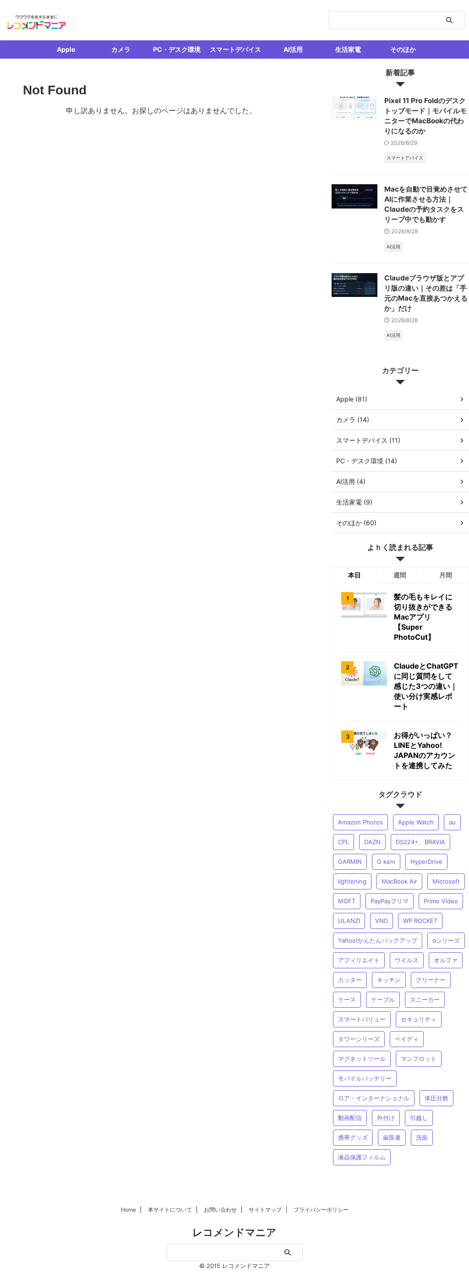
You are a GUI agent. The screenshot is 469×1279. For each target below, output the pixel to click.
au (452, 822)
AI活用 (293, 49)
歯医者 (392, 1137)
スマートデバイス (235, 49)
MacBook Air (399, 881)
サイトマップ (265, 1209)
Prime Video (441, 901)
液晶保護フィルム (362, 1157)
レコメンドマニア (234, 1232)
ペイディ (407, 1039)
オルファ (446, 960)
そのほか (403, 49)
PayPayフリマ (390, 901)
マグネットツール (362, 1058)
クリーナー (431, 979)
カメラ (121, 49)
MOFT (346, 901)
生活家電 (348, 49)
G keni (386, 861)
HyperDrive (426, 861)
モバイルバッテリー (365, 1078)
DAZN (372, 841)
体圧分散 (436, 1098)
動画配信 (350, 1117)
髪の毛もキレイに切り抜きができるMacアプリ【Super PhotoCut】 (423, 617)
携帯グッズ (353, 1137)
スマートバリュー (362, 1019)
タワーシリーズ (359, 1039)
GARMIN (350, 861)
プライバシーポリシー (321, 1209)
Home (128, 1209)
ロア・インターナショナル (373, 1098)
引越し (419, 1117)
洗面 (422, 1137)
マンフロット (418, 1058)
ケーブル (383, 999)
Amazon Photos (360, 822)
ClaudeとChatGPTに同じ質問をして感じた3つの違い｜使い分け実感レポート (426, 686)
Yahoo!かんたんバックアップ (377, 940)
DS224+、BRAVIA (420, 841)
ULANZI (349, 920)
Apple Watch (416, 822)
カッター (350, 979)
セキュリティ (418, 1019)
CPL (343, 841)
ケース (347, 999)
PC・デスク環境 (177, 49)
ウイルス (407, 960)
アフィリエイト (359, 960)
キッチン (389, 979)
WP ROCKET (420, 920)
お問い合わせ (220, 1209)
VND (381, 920)
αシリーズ (446, 940)
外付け (386, 1117)
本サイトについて (170, 1209)
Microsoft (446, 881)
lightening (352, 881)
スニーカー (425, 999)
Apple (66, 49)
